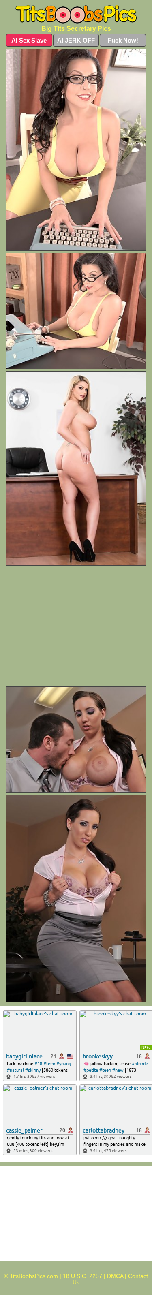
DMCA (115, 1276)
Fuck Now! (123, 40)
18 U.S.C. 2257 (82, 1276)
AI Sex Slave (29, 40)
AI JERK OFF (76, 40)
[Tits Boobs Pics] (76, 14)
